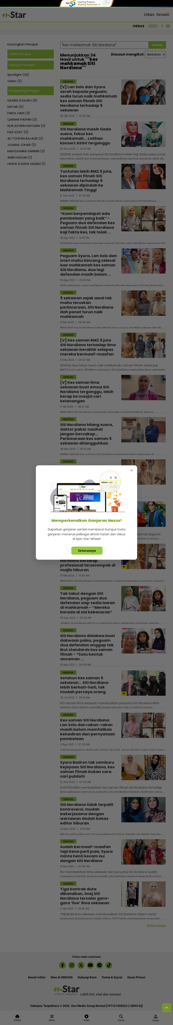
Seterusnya (87, 550)
